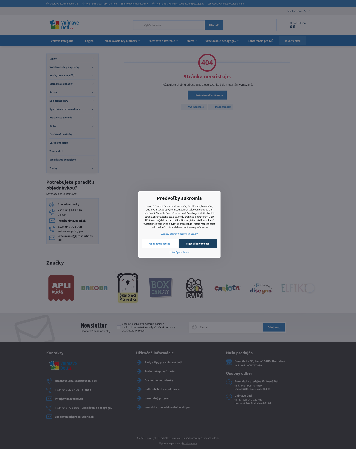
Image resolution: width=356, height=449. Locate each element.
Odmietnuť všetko (159, 243)
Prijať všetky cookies (197, 243)
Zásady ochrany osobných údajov (179, 234)
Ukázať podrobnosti (179, 252)
